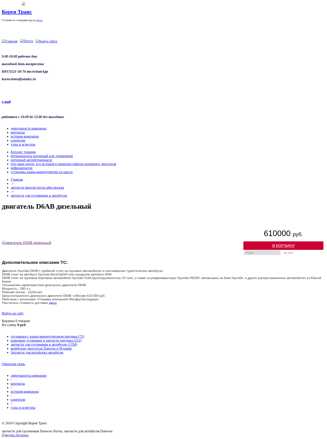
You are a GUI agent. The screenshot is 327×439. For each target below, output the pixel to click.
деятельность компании (28, 128)
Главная (17, 179)
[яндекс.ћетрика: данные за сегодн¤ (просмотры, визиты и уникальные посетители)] (15, 435)
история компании (25, 136)
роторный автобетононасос (31, 160)
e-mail (6, 102)
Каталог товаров (23, 152)
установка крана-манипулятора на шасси (42, 172)
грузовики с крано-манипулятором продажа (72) (47, 336)
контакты (18, 132)
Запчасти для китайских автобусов (37, 352)
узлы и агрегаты (23, 144)
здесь (38, 20)
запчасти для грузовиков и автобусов (39, 195)
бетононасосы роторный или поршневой (42, 156)
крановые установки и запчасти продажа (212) (46, 340)
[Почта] (26, 41)
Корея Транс (17, 12)
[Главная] (9, 41)
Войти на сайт (13, 313)
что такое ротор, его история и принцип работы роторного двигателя (63, 164)
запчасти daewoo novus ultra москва (37, 187)
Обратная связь (13, 364)
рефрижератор (21, 168)
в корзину (283, 245)
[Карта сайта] (46, 41)
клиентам (18, 140)
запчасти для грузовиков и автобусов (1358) (44, 344)
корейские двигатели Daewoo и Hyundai (41, 348)
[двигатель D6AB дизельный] (26, 243)
